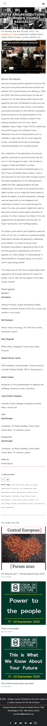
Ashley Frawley (5, 488)
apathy (27, 485)
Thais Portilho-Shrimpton (25, 503)
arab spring (33, 485)
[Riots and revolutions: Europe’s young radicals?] (3, 479)
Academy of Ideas (9, 34)
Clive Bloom (15, 488)
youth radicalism (39, 503)
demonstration (5, 492)
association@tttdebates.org (23, 714)
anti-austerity (20, 485)
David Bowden (27, 488)
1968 (13, 485)
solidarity (14, 503)
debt (34, 488)
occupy (13, 500)
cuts (21, 488)
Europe (13, 492)
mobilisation (16, 496)
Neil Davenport (5, 500)
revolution (32, 500)
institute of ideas (32, 492)
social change (5, 503)
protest (19, 500)
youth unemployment (7, 507)
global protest (21, 492)
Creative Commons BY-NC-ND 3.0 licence (24, 702)
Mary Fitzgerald (6, 496)
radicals (25, 500)
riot (37, 500)
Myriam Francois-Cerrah (28, 496)
